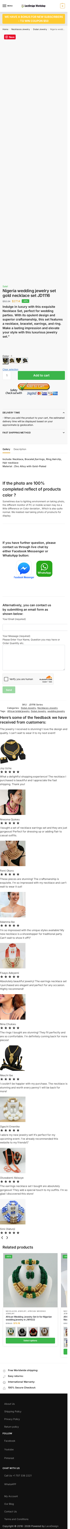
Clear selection (10, 369)
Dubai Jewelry (40, 29)
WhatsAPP (10, 1483)
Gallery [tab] (6, 449)
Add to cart (41, 375)
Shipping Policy (12, 1410)
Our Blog (9, 1503)
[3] (18, 360)
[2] (12, 360)
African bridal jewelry (18, 711)
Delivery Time (11, 412)
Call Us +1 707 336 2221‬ (18, 1474)
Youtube (9, 1448)
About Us (9, 1403)
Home (5, 29)
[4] (25, 360)
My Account (11, 1495)
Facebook (9, 1440)
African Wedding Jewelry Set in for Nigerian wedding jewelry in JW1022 (29, 1318)
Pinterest (9, 1457)
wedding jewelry (56, 711)
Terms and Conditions (16, 1518)
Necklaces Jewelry (20, 29)
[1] (5, 361)
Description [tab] (20, 449)
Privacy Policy (12, 1418)
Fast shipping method (17, 432)
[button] (62, 6)
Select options (30, 1340)
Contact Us (10, 1510)
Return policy (11, 1426)
